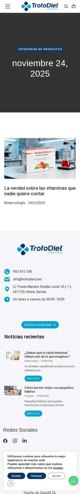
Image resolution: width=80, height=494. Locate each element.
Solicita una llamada (37, 324)
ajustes (58, 468)
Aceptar (16, 476)
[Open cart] (73, 6)
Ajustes (56, 476)
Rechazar (36, 476)
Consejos (29, 396)
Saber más (32, 378)
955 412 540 (22, 272)
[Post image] (12, 355)
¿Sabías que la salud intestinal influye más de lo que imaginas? (47, 354)
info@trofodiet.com (27, 279)
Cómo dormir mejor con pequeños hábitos (49, 389)
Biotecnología (14, 203)
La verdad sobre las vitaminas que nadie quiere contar (40, 190)
